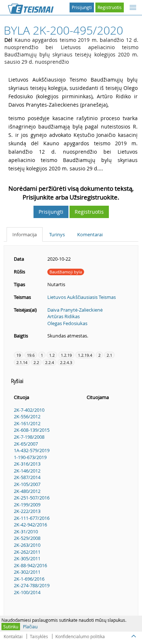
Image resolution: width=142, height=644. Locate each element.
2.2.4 (49, 362)
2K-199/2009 (27, 504)
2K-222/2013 (27, 511)
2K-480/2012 (27, 491)
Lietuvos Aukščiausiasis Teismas (81, 297)
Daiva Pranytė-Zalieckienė (75, 310)
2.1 (109, 355)
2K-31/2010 (26, 531)
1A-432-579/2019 (32, 450)
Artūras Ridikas (63, 316)
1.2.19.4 (85, 355)
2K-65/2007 (26, 443)
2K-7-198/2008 (29, 437)
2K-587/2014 (27, 477)
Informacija (24, 234)
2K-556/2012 (27, 416)
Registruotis (110, 7)
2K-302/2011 (27, 572)
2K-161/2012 (27, 423)
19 (18, 355)
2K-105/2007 (27, 484)
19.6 (31, 355)
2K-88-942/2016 (30, 565)
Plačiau (30, 626)
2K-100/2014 (27, 592)
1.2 (52, 355)
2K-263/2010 (27, 545)
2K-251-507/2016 (32, 497)
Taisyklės (39, 636)
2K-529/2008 (27, 538)
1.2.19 (66, 355)
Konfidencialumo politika (80, 636)
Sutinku (10, 626)
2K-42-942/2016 (30, 524)
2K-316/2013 (27, 464)
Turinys (57, 234)
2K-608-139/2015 (32, 430)
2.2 (36, 362)
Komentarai (90, 234)
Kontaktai (13, 636)
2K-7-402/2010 (29, 410)
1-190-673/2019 (30, 457)
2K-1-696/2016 (29, 579)
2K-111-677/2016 (32, 518)
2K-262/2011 (27, 552)
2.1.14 (21, 362)
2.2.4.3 (66, 362)
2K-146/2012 (27, 470)
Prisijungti (82, 7)
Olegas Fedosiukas (67, 323)
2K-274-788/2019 (32, 585)
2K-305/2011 (27, 558)
